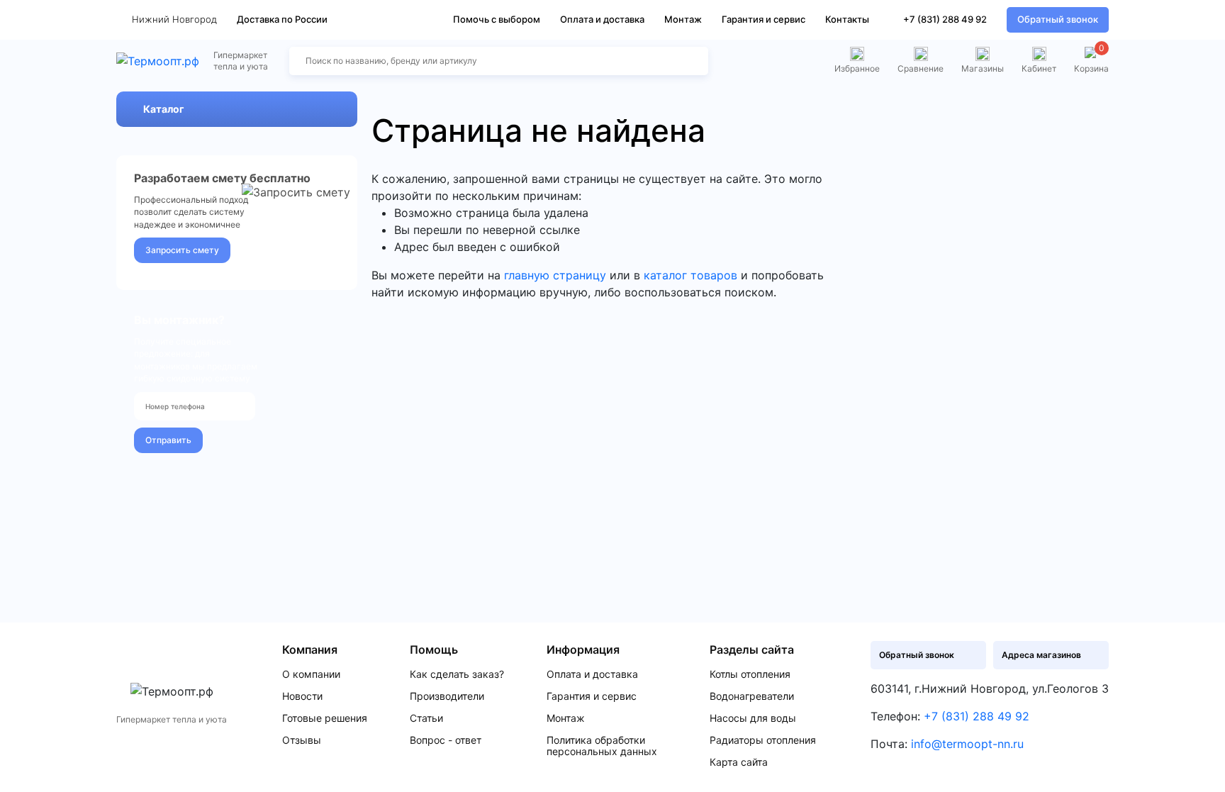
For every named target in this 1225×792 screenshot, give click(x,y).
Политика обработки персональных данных (602, 746)
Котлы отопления (750, 674)
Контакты (847, 19)
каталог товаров (690, 275)
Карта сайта (739, 762)
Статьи (426, 718)
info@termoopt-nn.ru (967, 744)
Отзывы (301, 740)
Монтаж (683, 19)
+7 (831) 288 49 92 (945, 19)
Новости (302, 696)
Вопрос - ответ (445, 740)
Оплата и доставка (602, 19)
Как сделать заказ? (457, 674)
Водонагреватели (752, 696)
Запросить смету (182, 250)
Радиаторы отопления (763, 740)
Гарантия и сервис (763, 19)
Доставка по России (282, 19)
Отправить (168, 440)
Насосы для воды (753, 718)
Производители (447, 696)
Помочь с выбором (496, 19)
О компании (311, 674)
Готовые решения (324, 718)
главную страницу (555, 275)
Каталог (163, 109)
